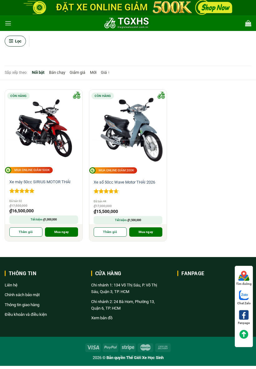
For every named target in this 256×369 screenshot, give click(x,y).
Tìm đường (244, 284)
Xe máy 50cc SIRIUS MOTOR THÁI (40, 181)
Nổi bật (38, 72)
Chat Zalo (244, 303)
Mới (93, 72)
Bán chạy (57, 72)
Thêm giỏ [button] (26, 232)
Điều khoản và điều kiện (26, 314)
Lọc (18, 41)
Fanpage (244, 323)
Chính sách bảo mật (22, 294)
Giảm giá (77, 72)
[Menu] (8, 23)
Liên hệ (11, 285)
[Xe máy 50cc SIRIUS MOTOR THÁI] (43, 128)
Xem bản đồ (101, 318)
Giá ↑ (105, 72)
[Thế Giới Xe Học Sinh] (128, 23)
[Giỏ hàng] (248, 23)
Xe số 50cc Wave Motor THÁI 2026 (124, 182)
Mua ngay (61, 232)
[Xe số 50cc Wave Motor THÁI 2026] (128, 128)
